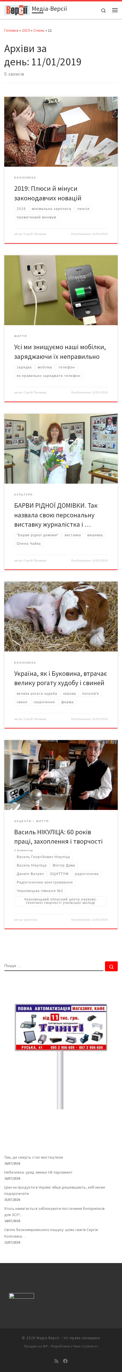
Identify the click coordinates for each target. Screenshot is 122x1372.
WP (45, 1346)
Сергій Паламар (35, 234)
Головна (11, 30)
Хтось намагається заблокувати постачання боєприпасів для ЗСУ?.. (54, 1211)
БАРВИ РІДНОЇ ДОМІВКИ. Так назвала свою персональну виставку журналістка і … (56, 514)
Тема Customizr (85, 1346)
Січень (39, 30)
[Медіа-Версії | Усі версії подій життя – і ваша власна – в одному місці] (17, 9)
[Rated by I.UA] (21, 1297)
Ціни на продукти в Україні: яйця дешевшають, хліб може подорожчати (54, 1190)
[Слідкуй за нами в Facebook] (65, 1361)
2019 (26, 30)
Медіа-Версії (48, 1337)
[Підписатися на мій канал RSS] (56, 1361)
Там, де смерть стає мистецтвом (33, 1157)
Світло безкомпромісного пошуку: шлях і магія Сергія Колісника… (51, 1232)
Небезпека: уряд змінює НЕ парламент (38, 1172)
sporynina (30, 919)
